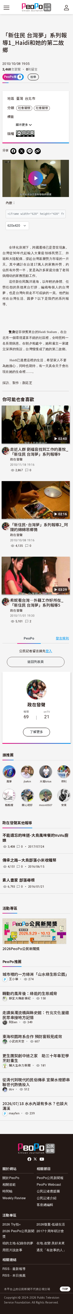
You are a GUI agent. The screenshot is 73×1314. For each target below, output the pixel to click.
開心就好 (27, 805)
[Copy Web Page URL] (38, 151)
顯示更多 (22, 125)
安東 (64, 805)
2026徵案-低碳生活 (50, 1224)
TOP (65, 1289)
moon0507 (45, 805)
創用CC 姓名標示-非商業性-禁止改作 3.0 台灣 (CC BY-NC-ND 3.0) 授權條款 (26, 133)
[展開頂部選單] (66, 8)
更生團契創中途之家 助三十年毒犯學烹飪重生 (35, 1058)
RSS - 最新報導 (14, 1268)
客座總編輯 (45, 1204)
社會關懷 (24, 108)
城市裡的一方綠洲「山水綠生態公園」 (35, 974)
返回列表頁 (35, 662)
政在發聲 (16, 459)
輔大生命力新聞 (20, 1065)
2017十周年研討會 (50, 1231)
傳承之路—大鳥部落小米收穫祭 (29, 860)
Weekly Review (14, 1198)
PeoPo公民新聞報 (50, 1177)
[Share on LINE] (30, 151)
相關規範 (9, 1184)
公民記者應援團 (48, 1191)
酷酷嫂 (9, 805)
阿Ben (13, 1022)
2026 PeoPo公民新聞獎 (18, 1234)
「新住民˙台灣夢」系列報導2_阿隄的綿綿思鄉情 (39, 527)
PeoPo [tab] (29, 638)
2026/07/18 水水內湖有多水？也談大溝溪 (35, 1106)
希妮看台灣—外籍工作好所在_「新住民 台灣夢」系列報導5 (36, 602)
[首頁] (36, 7)
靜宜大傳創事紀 (20, 998)
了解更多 (36, 732)
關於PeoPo (10, 1177)
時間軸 (7, 1191)
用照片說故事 (12, 1250)
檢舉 (33, 77)
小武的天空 (17, 1041)
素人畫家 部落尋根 (18, 880)
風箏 (9, 781)
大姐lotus (45, 781)
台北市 (30, 99)
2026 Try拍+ (11, 1224)
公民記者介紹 (47, 1198)
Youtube (42, 1159)
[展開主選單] (6, 8)
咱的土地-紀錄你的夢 (17, 1243)
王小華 (13, 979)
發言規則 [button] (62, 638)
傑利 (64, 781)
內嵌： (11, 203)
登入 (49, 650)
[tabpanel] (35, 651)
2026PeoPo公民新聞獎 (21, 948)
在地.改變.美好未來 (50, 1243)
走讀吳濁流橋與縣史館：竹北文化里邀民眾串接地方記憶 (35, 1015)
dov (11, 1089)
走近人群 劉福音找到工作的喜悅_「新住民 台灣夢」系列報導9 (39, 451)
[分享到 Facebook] (13, 151)
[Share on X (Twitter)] (21, 151)
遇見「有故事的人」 (51, 1250)
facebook (29, 1159)
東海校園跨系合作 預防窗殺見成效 (32, 1036)
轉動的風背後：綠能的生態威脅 (29, 993)
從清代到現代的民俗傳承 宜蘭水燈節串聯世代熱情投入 (36, 1082)
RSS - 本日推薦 (14, 1275)
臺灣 (19, 99)
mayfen (14, 1113)
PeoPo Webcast (49, 1184)
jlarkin (27, 781)
